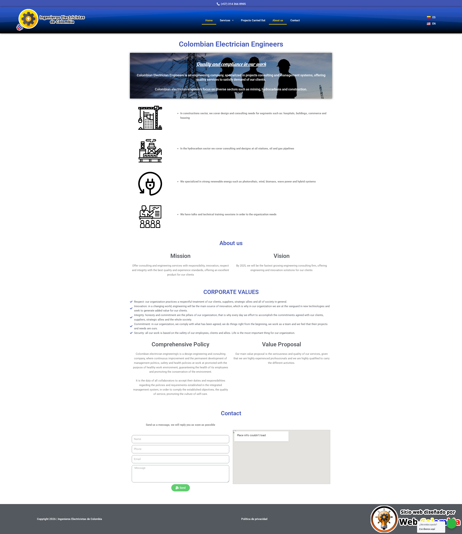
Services (225, 20)
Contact (295, 20)
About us (278, 20)
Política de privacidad (254, 519)
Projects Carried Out (253, 20)
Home (209, 20)
